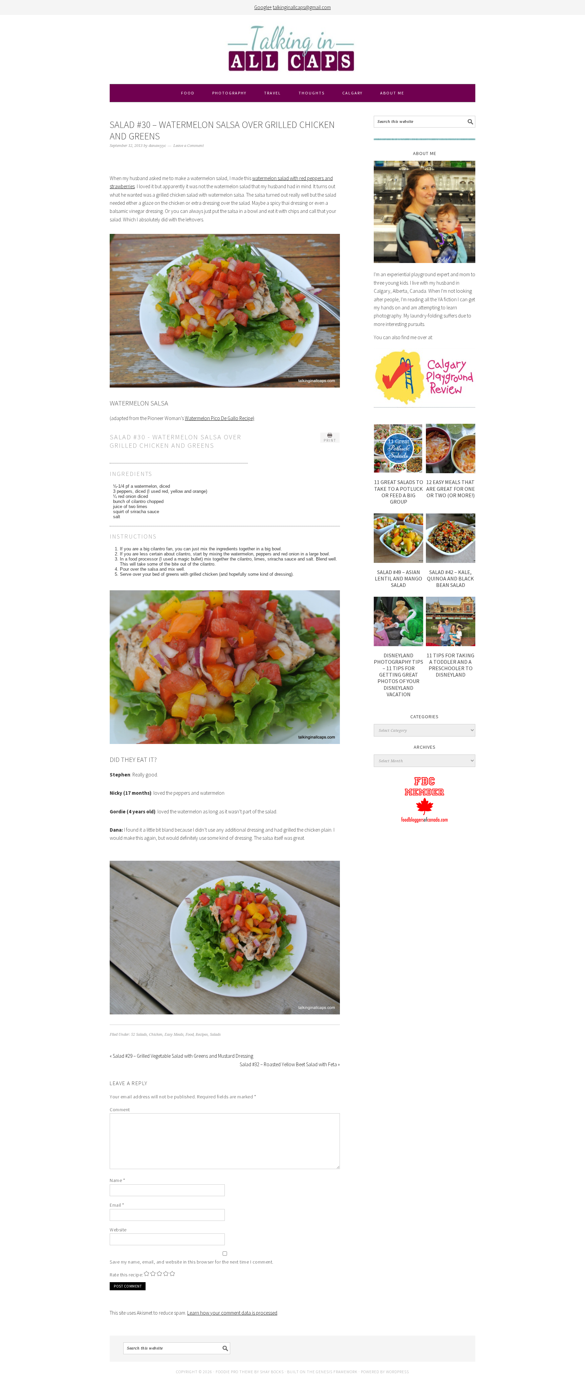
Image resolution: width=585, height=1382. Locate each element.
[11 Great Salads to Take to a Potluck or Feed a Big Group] (398, 471)
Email (117, 1205)
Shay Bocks (272, 1371)
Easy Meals (174, 1034)
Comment (120, 1109)
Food (190, 1034)
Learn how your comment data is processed (232, 1313)
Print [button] (330, 440)
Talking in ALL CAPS (292, 49)
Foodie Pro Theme (234, 1371)
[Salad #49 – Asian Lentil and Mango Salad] (398, 561)
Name (117, 1180)
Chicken (155, 1034)
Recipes (202, 1034)
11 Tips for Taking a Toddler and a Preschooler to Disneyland (450, 665)
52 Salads (139, 1034)
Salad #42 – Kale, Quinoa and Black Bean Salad (450, 578)
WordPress (397, 1371)
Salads (215, 1034)
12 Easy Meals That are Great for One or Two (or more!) (450, 488)
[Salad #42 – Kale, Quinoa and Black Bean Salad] (450, 561)
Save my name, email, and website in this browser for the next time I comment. (192, 1262)
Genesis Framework (337, 1371)
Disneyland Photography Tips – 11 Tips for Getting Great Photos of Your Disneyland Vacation (398, 675)
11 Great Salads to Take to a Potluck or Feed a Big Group (398, 492)
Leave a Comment (188, 146)
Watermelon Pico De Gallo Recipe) (219, 418)
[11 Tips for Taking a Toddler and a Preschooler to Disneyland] (450, 644)
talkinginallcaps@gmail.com (302, 7)
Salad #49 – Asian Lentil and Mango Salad (398, 578)
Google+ (263, 7)
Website (118, 1230)
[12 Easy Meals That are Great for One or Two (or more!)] (450, 471)
